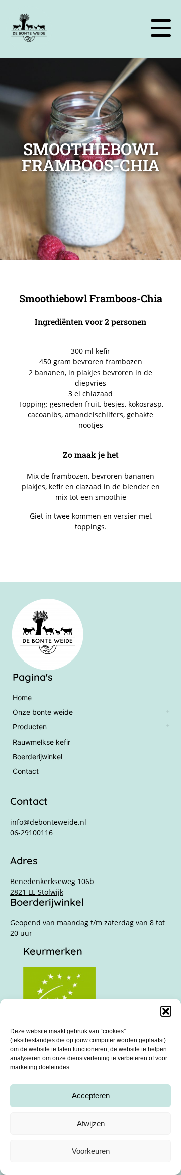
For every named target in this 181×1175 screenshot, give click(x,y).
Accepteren (91, 1095)
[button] (166, 1011)
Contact (26, 771)
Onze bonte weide (43, 712)
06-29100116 (31, 832)
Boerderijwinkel (37, 756)
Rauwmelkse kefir (41, 742)
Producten (30, 726)
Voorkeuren (91, 1151)
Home (22, 697)
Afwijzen (91, 1123)
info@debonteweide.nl (48, 822)
